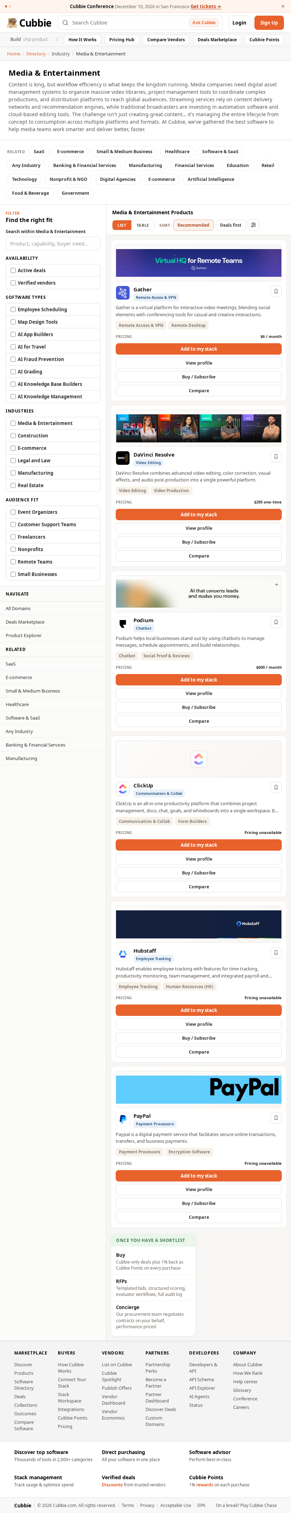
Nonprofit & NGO (68, 179)
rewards (204, 1485)
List (121, 225)
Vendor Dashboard (113, 1399)
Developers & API (203, 1367)
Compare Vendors (166, 40)
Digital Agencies (118, 179)
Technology (24, 179)
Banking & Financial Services (84, 165)
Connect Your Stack (72, 1382)
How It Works (82, 40)
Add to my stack (199, 349)
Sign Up (269, 23)
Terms (128, 1505)
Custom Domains (155, 1421)
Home (13, 53)
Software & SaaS (220, 152)
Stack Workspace (69, 1397)
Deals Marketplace (217, 40)
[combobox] (129, 22)
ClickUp (143, 785)
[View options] (253, 225)
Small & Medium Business (124, 152)
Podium (143, 620)
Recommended (193, 225)
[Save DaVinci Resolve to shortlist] (276, 456)
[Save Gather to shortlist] (276, 291)
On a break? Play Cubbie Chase (246, 1505)
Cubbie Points (264, 40)
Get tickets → (206, 6)
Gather (142, 289)
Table (143, 225)
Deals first (230, 225)
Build (29, 39)
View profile (199, 363)
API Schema (201, 1379)
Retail (268, 165)
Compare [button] (199, 391)
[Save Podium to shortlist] (276, 622)
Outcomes (25, 1413)
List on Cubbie (117, 1364)
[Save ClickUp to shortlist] (276, 787)
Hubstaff (144, 950)
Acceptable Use (175, 1505)
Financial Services (194, 165)
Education (238, 165)
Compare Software (24, 1425)
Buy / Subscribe (198, 377)
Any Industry (26, 165)
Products (23, 1373)
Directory (36, 53)
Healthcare (177, 152)
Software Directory (24, 1384)
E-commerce (70, 152)
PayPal (141, 1115)
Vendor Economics (113, 1414)
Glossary (242, 1390)
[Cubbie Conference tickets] (6, 6)
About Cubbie (247, 1364)
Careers (241, 1407)
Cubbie (35, 22)
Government (75, 193)
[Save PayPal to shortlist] (276, 1118)
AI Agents (199, 1396)
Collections (25, 1405)
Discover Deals (161, 1409)
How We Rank (248, 1373)
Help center (245, 1381)
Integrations (71, 1409)
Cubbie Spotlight (111, 1376)
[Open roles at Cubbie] (10, 6)
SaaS (39, 152)
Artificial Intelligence (211, 179)
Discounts (112, 1485)
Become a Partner (156, 1382)
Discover (23, 1364)
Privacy (147, 1505)
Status (196, 1405)
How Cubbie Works (71, 1367)
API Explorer (202, 1388)
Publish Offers (117, 1388)
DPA (201, 1505)
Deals (20, 1396)
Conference (245, 1398)
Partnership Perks (158, 1367)
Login (239, 22)
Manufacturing (145, 165)
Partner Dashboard (157, 1397)
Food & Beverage (30, 193)
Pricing (65, 1426)
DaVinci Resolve (154, 454)
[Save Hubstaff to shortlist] (276, 952)
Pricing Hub (121, 40)
